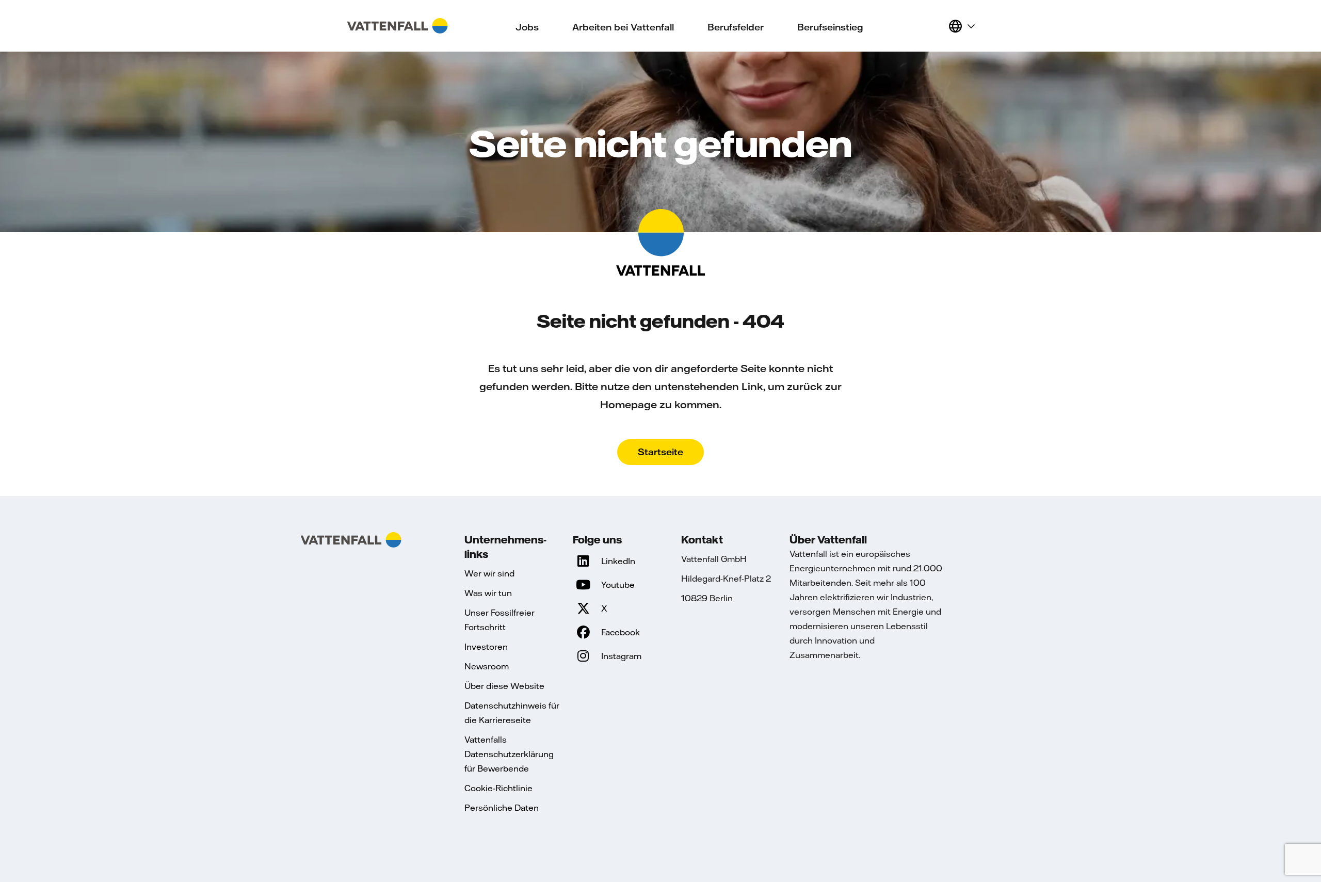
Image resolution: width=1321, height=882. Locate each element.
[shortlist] (936, 26)
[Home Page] (397, 26)
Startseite (660, 452)
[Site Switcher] (961, 25)
